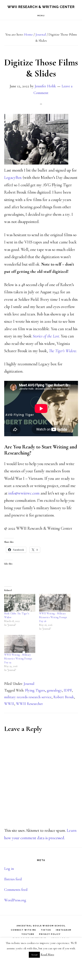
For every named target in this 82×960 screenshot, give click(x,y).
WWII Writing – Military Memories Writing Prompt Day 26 (53, 617)
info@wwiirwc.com (23, 493)
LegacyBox (13, 177)
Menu (41, 16)
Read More (47, 954)
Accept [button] (34, 954)
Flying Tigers (35, 690)
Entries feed (13, 879)
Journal (29, 683)
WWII (9, 703)
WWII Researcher (29, 703)
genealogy (54, 690)
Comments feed (15, 889)
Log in (9, 868)
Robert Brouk (63, 697)
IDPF (68, 690)
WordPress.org (15, 900)
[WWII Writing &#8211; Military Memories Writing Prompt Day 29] (19, 644)
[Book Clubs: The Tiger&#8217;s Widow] (19, 603)
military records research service (27, 697)
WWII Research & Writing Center (41, 7)
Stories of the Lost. (47, 336)
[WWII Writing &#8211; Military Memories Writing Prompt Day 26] (54, 603)
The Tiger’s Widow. (63, 350)
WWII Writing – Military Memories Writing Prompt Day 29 (18, 658)
